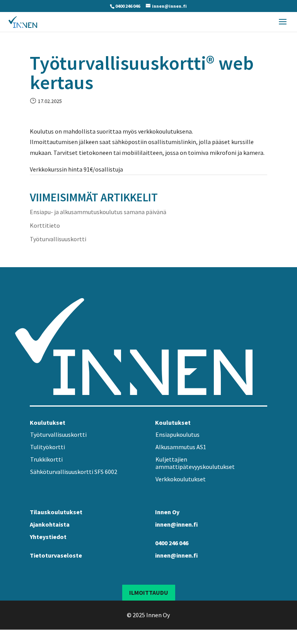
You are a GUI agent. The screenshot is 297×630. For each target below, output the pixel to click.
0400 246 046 (127, 6)
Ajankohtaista (50, 524)
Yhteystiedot (48, 537)
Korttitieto (45, 225)
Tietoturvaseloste (56, 555)
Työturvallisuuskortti (58, 239)
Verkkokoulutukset (180, 479)
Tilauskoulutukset (56, 512)
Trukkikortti (46, 459)
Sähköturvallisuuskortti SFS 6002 (73, 472)
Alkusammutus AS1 (180, 447)
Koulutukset (47, 422)
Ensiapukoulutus (177, 434)
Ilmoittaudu (148, 592)
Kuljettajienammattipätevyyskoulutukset (195, 462)
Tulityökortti (47, 447)
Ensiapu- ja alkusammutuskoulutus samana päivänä (98, 212)
